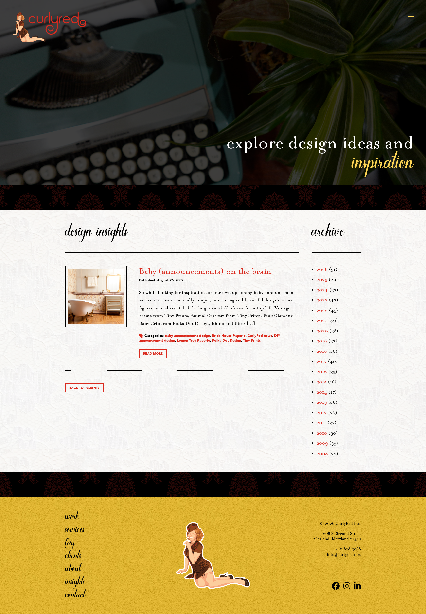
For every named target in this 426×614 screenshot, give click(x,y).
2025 (322, 279)
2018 (322, 351)
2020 (322, 331)
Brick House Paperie (229, 335)
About (73, 568)
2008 (322, 453)
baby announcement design (187, 335)
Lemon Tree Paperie (193, 340)
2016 (322, 372)
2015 (322, 382)
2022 (322, 310)
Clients (73, 555)
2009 (322, 443)
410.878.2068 (348, 549)
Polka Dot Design (226, 340)
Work (72, 516)
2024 (322, 290)
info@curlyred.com (344, 554)
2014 (322, 392)
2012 (322, 413)
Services (75, 529)
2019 (322, 341)
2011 (321, 423)
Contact (75, 594)
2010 (322, 433)
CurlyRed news (260, 335)
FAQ (70, 542)
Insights (75, 581)
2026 (322, 269)
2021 (322, 320)
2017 (322, 361)
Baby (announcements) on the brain (205, 271)
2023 (322, 300)
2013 (322, 402)
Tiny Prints (252, 340)
